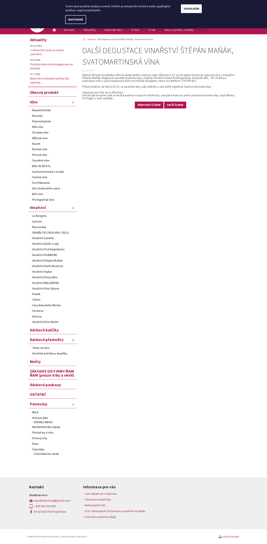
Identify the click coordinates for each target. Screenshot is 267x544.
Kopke (36, 294)
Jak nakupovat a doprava (101, 494)
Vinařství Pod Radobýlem (48, 249)
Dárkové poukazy (45, 385)
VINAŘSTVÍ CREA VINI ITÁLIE (50, 233)
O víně (135, 30)
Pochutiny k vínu (42, 433)
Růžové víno (40, 138)
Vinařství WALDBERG (45, 283)
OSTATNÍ (38, 394)
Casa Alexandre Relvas (46, 305)
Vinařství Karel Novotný (47, 266)
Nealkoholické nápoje (46, 427)
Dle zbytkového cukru (46, 188)
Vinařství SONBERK (44, 255)
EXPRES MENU (43, 422)
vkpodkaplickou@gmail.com (52, 501)
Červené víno (40, 133)
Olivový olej (39, 438)
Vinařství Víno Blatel (45, 322)
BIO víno (37, 194)
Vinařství (38, 208)
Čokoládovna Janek (46, 454)
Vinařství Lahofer (43, 238)
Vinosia (36, 317)
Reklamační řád (95, 505)
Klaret (36, 144)
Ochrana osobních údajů (100, 517)
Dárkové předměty (47, 340)
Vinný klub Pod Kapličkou (50, 512)
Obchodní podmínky (98, 500)
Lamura (37, 221)
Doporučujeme (41, 121)
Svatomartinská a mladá (48, 172)
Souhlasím (191, 9)
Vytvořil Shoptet (230, 536)
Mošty (35, 362)
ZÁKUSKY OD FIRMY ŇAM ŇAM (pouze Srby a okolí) (52, 373)
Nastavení (75, 20)
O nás (151, 30)
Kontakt (69, 30)
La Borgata (39, 216)
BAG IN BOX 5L (41, 166)
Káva (35, 444)
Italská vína (39, 177)
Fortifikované (41, 183)
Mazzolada (39, 227)
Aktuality (90, 30)
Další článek (175, 105)
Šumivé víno (40, 149)
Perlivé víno (39, 155)
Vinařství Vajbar (42, 272)
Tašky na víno (40, 348)
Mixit (35, 412)
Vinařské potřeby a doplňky (49, 354)
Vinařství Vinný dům (44, 277)
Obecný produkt (44, 92)
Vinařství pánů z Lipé (45, 244)
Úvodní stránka (54, 30)
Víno (34, 102)
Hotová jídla (40, 418)
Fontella (37, 311)
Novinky (37, 116)
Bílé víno (37, 127)
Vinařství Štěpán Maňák (47, 261)
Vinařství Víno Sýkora (45, 289)
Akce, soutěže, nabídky (179, 30)
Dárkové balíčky (44, 330)
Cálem (36, 300)
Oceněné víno (41, 161)
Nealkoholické (41, 110)
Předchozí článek (149, 105)
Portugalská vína (43, 200)
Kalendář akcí (113, 30)
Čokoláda (38, 449)
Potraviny (38, 404)
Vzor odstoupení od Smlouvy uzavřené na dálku (115, 511)
